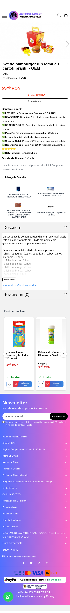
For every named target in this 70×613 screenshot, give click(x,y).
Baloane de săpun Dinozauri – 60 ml (48, 354)
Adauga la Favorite (15, 177)
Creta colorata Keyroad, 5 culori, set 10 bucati (19, 355)
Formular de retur (10, 507)
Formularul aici (29, 153)
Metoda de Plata (10, 462)
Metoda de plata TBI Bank (14, 501)
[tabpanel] (35, 40)
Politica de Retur (10, 513)
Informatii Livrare (10, 456)
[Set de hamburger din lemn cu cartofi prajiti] (35, 40)
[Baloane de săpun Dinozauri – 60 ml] (51, 334)
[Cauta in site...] (59, 15)
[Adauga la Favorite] (9, 384)
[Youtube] (31, 563)
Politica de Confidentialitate (20, 425)
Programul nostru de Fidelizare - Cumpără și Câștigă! (27, 481)
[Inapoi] (67, 63)
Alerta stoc (36, 101)
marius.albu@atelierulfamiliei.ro (21, 556)
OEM (5, 73)
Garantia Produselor (11, 520)
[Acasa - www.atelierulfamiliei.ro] (25, 15)
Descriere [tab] (12, 227)
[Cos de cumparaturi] (66, 15)
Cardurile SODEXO (11, 494)
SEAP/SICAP (8, 443)
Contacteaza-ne (9, 488)
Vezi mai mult (9, 280)
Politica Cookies (10, 526)
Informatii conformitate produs (19, 285)
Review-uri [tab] (16, 294)
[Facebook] (23, 563)
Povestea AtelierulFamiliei (14, 436)
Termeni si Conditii (11, 469)
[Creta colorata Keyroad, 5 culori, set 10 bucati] (19, 334)
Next (67, 44)
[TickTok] (39, 563)
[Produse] (4, 16)
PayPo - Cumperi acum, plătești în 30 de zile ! (24, 449)
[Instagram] (46, 563)
